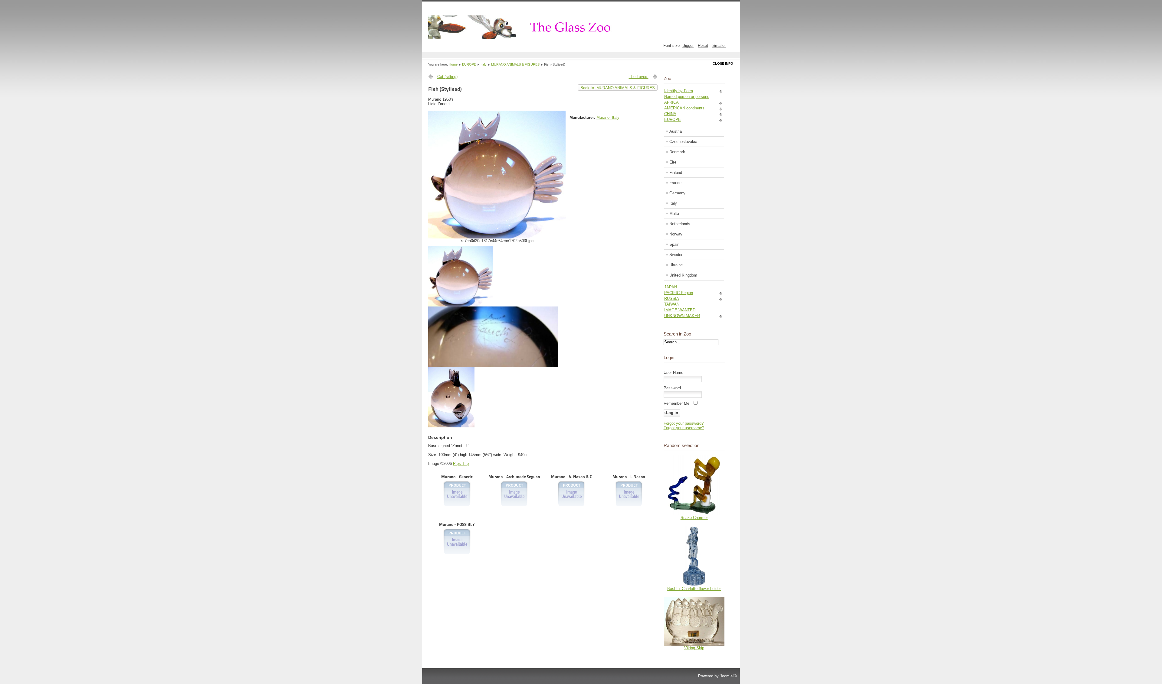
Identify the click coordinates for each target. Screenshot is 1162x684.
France (675, 182)
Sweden (676, 254)
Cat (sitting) (447, 76)
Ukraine (676, 265)
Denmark (677, 152)
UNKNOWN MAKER (682, 315)
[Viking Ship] (694, 644)
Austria (675, 131)
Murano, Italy (607, 117)
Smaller (719, 45)
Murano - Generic (457, 476)
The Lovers (638, 76)
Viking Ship (694, 648)
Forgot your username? (684, 428)
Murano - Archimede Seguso (514, 476)
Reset (703, 45)
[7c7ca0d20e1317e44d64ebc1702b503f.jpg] (497, 237)
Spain (674, 244)
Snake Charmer (694, 517)
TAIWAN (671, 304)
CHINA (670, 114)
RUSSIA (671, 298)
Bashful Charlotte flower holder (694, 588)
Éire (672, 162)
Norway (675, 234)
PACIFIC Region (678, 292)
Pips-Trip (461, 463)
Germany (677, 193)
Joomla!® (728, 676)
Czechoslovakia (683, 141)
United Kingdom (683, 275)
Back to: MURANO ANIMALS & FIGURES (617, 88)
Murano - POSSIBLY (457, 524)
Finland (675, 172)
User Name (673, 372)
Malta (674, 213)
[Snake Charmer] (694, 514)
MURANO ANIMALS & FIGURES (515, 64)
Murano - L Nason (628, 476)
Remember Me (676, 403)
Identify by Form (678, 91)
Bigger (688, 45)
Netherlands (679, 224)
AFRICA (671, 102)
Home (453, 64)
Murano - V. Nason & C (571, 476)
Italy (484, 64)
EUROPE (469, 64)
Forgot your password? (684, 423)
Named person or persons (686, 96)
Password (672, 388)
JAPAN (670, 287)
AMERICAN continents (684, 108)
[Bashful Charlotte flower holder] (694, 585)
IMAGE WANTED (679, 310)
